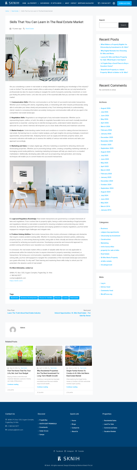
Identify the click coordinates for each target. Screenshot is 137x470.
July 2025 (104, 155)
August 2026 (105, 108)
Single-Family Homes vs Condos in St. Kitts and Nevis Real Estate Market (77, 373)
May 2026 (104, 119)
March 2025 (105, 170)
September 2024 (107, 188)
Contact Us (75, 428)
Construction (106, 239)
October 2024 (106, 185)
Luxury (65, 298)
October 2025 (106, 145)
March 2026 (105, 126)
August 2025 (105, 152)
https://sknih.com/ (16, 281)
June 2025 (105, 159)
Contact (74, 3)
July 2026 (104, 112)
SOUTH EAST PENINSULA (48, 423)
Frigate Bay (43, 420)
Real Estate (15, 11)
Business (104, 228)
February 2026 (106, 130)
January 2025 (106, 177)
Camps (41, 434)
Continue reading (12, 384)
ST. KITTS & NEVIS (56, 3)
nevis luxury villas (107, 247)
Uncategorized (106, 265)
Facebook (59, 451)
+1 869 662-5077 (105, 3)
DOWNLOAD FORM (124, 3)
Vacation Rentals (110, 431)
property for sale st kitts (110, 250)
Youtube (81, 451)
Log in (103, 283)
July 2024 (104, 195)
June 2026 (105, 116)
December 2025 (107, 137)
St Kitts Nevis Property (109, 257)
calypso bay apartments (110, 232)
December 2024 (107, 181)
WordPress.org (106, 294)
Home (24, 3)
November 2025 (107, 141)
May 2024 (104, 203)
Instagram (70, 451)
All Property (32, 3)
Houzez (58, 298)
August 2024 (105, 192)
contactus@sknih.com (15, 430)
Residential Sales (110, 420)
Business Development (29, 298)
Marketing (105, 243)
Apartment (14, 298)
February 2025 (106, 174)
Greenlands (43, 427)
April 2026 (105, 123)
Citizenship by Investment (110, 236)
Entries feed (105, 287)
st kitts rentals (106, 261)
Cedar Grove (43, 431)
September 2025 (107, 148)
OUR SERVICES (44, 3)
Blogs (74, 424)
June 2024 (105, 199)
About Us (75, 431)
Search (102, 20)
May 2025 (104, 163)
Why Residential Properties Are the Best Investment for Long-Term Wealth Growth (48, 373)
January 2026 (106, 134)
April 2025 (105, 166)
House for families (46, 298)
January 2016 (106, 210)
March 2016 (105, 206)
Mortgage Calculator (86, 3)
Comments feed (107, 291)
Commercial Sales (110, 428)
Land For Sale (109, 424)
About (67, 3)
